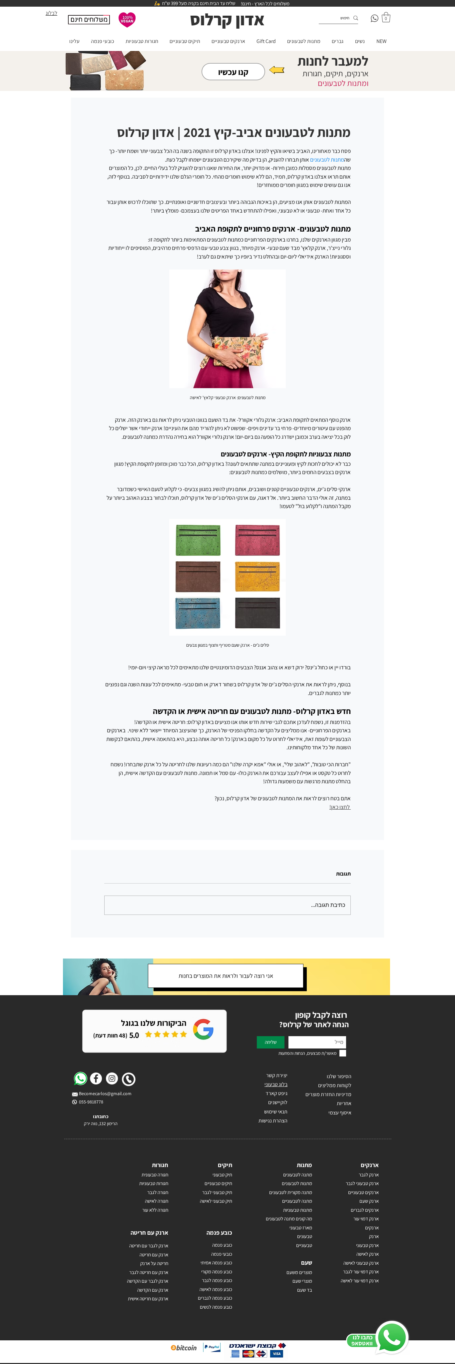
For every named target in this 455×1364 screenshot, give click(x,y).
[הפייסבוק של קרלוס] (96, 1078)
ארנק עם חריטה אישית (148, 1298)
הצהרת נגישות (272, 1120)
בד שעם (304, 1290)
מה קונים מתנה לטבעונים (289, 1218)
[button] (386, 17)
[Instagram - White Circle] (112, 1078)
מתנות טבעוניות (297, 1210)
